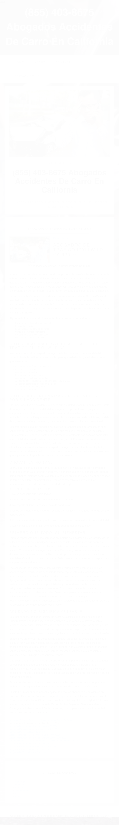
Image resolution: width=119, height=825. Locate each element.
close (2, 1)
